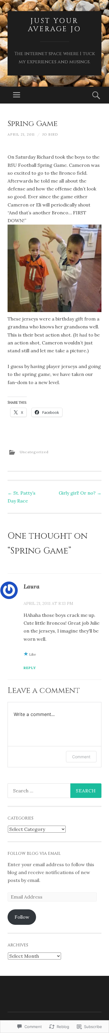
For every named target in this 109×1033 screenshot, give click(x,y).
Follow (22, 917)
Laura (32, 586)
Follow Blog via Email (34, 853)
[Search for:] (54, 790)
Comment (81, 756)
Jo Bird (50, 134)
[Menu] (16, 95)
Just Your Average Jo (54, 25)
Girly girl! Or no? (80, 493)
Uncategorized (34, 452)
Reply (30, 668)
